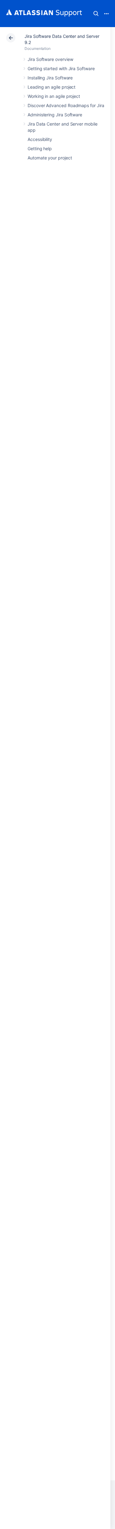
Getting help (40, 148)
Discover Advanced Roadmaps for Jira (66, 105)
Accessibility (40, 139)
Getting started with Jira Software (61, 68)
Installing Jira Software (50, 77)
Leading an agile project (51, 87)
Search (96, 13)
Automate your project (50, 157)
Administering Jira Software (55, 114)
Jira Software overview (50, 59)
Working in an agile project (54, 96)
